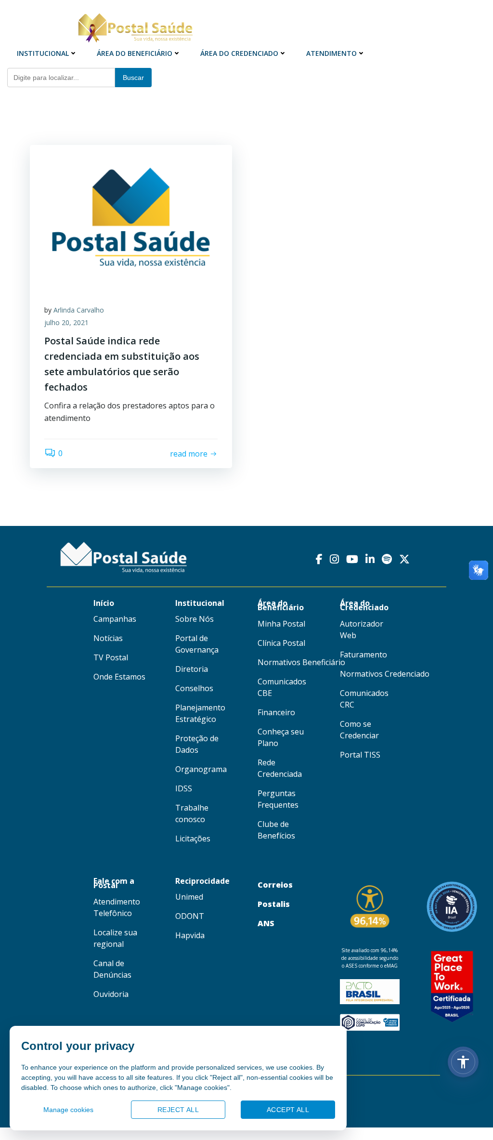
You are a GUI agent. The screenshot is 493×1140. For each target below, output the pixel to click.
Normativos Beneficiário (301, 662)
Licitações (192, 838)
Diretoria (191, 669)
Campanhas (114, 619)
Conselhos (194, 688)
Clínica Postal (281, 643)
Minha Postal (281, 623)
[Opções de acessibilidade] (463, 1062)
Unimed (189, 896)
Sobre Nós (194, 619)
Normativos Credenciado (384, 673)
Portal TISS (360, 754)
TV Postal (110, 657)
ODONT (189, 916)
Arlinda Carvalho (78, 309)
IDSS (183, 788)
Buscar (133, 77)
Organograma (201, 769)
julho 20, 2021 (66, 322)
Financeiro (276, 712)
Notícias (108, 638)
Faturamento (363, 654)
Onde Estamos (119, 676)
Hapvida (190, 935)
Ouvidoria (111, 994)
